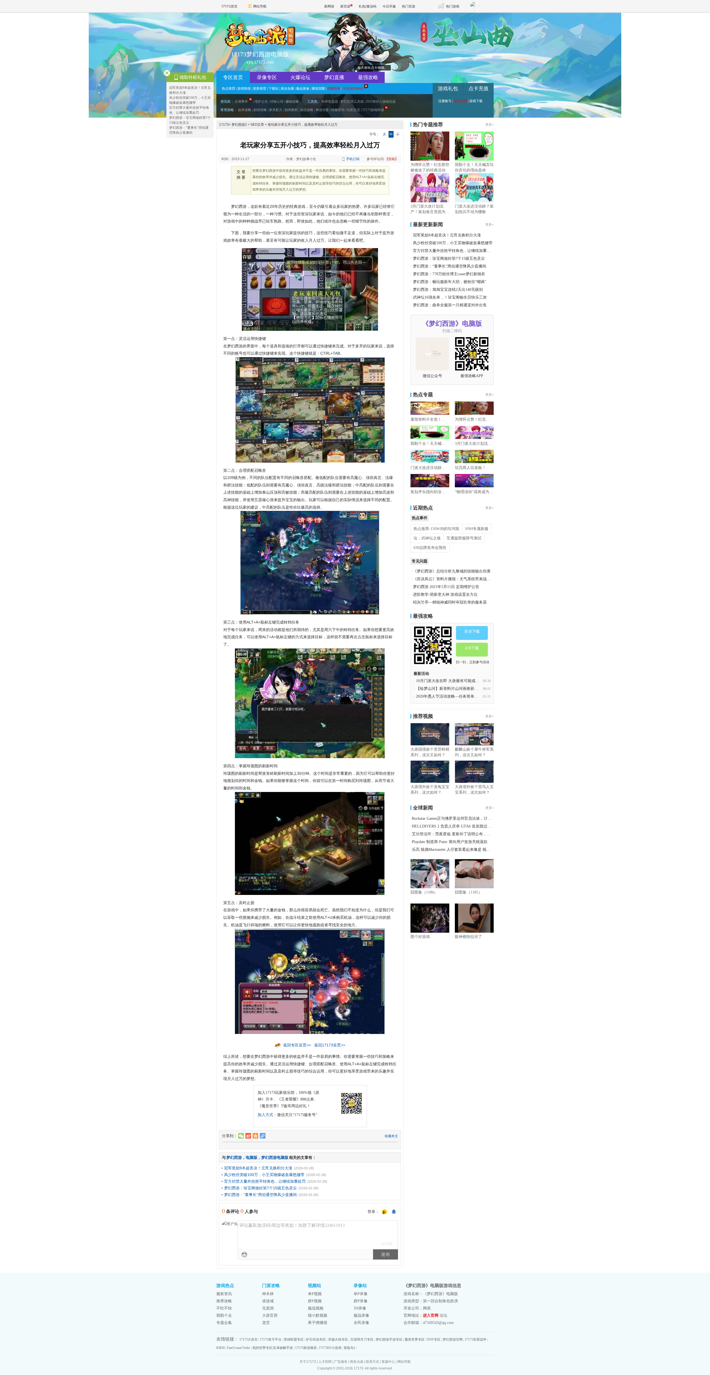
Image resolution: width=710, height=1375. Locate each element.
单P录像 (360, 1294)
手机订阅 (352, 159)
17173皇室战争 (475, 1339)
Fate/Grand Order (238, 1348)
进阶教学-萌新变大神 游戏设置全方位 (445, 594)
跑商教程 (291, 110)
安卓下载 (472, 631)
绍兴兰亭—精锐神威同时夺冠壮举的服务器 (450, 602)
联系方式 (372, 1362)
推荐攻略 (224, 1301)
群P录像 (360, 1301)
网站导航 (260, 6)
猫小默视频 (317, 1315)
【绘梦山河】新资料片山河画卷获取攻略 (451, 689)
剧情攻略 (260, 110)
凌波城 (268, 1301)
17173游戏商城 (373, 110)
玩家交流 (353, 110)
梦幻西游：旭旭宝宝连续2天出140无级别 (448, 289)
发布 (385, 1254)
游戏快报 (244, 88)
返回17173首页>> (329, 1045)
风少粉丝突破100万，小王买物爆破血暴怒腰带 (264, 1174)
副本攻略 (244, 110)
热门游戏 (452, 6)
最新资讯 (224, 1294)
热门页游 (408, 6)
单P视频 (315, 1294)
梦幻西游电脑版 (274, 1157)
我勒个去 (224, 1315)
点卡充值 (478, 88)
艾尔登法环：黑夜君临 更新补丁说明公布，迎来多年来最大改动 (467, 834)
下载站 (273, 88)
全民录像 (361, 1323)
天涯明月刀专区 (362, 1339)
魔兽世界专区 (415, 1339)
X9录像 (360, 1308)
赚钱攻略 (292, 102)
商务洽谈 (356, 1362)
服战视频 (315, 1308)
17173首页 (229, 6)
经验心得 (276, 102)
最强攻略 (368, 77)
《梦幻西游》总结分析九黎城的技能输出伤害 (452, 571)
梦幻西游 (234, 1157)
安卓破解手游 (283, 1348)
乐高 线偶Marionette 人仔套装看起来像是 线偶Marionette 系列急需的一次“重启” (479, 849)
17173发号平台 (271, 1339)
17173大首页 (248, 1339)
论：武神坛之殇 (427, 538)
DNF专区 (433, 1339)
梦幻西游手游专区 (389, 1339)
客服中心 (388, 1362)
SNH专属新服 (476, 529)
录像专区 (267, 77)
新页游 (345, 6)
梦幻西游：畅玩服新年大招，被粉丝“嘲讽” (449, 282)
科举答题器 (329, 102)
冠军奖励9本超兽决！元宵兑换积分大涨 (258, 1168)
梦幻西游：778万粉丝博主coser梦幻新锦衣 (449, 274)
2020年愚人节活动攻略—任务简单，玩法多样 (455, 696)
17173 (224, 125)
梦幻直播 (334, 77)
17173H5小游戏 (330, 1348)
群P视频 (315, 1301)
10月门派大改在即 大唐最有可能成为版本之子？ (457, 681)
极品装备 (303, 88)
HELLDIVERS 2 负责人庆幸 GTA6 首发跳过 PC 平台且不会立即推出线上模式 (478, 826)
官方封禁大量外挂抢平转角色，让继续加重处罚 (265, 1181)
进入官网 (430, 1315)
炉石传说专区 (316, 1339)
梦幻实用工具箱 (352, 102)
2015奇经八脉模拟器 (381, 102)
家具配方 (275, 110)
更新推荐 (259, 88)
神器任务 (322, 110)
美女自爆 (287, 88)
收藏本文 (391, 1136)
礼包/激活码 (367, 6)
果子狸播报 (317, 1323)
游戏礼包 (448, 88)
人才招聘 (325, 1362)
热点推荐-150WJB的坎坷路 (436, 529)
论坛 (443, 1315)
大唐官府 (270, 1315)
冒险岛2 (349, 1348)
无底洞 (268, 1308)
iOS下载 (472, 648)
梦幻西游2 (239, 125)
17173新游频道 (306, 1348)
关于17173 (308, 1362)
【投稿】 (391, 159)
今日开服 (389, 6)
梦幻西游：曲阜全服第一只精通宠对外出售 (450, 305)
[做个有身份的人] (384, 1212)
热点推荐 (228, 88)
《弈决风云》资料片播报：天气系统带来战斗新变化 (457, 579)
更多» (489, 125)
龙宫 (266, 1323)
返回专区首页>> (297, 1045)
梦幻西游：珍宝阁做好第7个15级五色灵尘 (260, 1188)
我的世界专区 (262, 1348)
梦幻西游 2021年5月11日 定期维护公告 (446, 587)
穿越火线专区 (338, 1339)
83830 (220, 1348)
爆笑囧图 (318, 88)
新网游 (329, 6)
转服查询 (337, 110)
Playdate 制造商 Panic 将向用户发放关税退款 (450, 842)
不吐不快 (224, 1308)
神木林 (268, 1294)
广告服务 (341, 1362)
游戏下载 (476, 101)
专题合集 (224, 1323)
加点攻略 (306, 110)
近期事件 (241, 102)
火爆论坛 (300, 77)
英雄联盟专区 (294, 1339)
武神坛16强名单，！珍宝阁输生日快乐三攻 (450, 297)
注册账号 (445, 101)
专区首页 (233, 77)
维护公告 (261, 102)
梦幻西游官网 (453, 1339)
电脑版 (251, 1157)
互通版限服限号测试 (464, 538)
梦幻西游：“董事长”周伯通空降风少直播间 (260, 1194)
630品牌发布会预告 (430, 548)
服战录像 (361, 1315)
